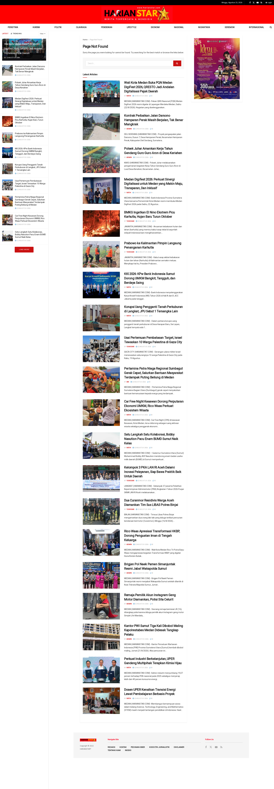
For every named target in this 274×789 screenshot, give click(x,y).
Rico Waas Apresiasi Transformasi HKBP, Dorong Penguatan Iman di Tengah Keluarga (152, 535)
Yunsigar (130, 221)
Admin (129, 129)
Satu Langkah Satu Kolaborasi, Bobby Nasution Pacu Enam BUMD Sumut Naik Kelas (30, 234)
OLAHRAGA (81, 27)
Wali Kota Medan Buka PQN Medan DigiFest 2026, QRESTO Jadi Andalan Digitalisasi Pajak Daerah (23, 49)
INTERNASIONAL (256, 27)
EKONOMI (155, 27)
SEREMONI (229, 27)
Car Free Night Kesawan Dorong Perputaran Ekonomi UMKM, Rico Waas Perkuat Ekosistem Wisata (30, 218)
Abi (128, 382)
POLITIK (58, 27)
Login (269, 3)
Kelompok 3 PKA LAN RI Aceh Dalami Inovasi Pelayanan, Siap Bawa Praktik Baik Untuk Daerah (152, 472)
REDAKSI (111, 747)
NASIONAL (179, 27)
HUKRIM (36, 27)
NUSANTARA (204, 27)
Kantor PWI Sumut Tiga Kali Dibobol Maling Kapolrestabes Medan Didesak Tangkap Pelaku (153, 630)
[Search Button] (177, 63)
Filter (42, 34)
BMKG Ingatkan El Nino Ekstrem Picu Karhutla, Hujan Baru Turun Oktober (29, 120)
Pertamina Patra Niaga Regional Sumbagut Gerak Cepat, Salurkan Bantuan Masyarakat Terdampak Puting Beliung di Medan (153, 373)
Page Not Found (96, 40)
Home (85, 40)
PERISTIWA (13, 27)
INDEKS (128, 750)
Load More (24, 249)
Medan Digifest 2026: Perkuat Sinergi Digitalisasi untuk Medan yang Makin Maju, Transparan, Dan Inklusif (153, 184)
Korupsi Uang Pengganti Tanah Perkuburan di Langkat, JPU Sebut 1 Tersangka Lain (30, 167)
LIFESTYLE (131, 27)
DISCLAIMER (179, 747)
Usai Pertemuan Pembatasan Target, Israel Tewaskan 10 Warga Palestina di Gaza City (30, 183)
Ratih (129, 96)
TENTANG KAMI (114, 750)
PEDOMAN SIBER (138, 747)
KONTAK (123, 747)
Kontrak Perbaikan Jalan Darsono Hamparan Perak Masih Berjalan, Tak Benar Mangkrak (30, 69)
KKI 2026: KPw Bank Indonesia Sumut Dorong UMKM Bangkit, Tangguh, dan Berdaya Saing (28, 151)
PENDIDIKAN (106, 27)
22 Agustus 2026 (141, 96)
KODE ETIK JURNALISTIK (159, 747)
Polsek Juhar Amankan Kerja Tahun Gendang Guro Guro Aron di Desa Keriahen (30, 85)
